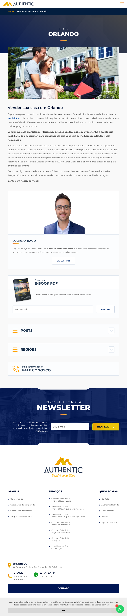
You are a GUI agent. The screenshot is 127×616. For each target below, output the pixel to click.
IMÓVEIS (13, 491)
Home (11, 11)
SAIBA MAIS (63, 260)
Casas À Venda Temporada (22, 505)
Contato (105, 499)
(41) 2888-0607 (20, 579)
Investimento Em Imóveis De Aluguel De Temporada (67, 507)
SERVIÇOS (55, 491)
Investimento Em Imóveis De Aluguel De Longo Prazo (68, 515)
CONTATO (63, 588)
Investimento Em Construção (59, 547)
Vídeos (104, 516)
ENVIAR (105, 309)
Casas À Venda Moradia (21, 511)
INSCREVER (103, 426)
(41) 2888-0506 (20, 576)
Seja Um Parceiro (109, 522)
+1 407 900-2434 (47, 576)
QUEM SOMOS (108, 491)
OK (63, 610)
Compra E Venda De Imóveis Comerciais (60, 523)
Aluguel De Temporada (21, 516)
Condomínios (16, 499)
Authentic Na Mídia (110, 505)
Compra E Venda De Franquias (60, 539)
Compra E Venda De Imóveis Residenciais (61, 499)
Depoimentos (107, 511)
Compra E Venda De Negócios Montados (60, 531)
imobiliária (14, 118)
